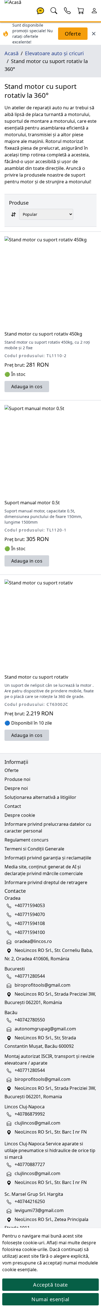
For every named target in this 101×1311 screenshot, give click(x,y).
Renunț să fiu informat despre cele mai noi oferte (50, 710)
